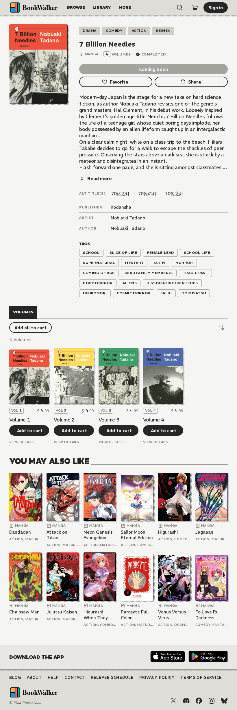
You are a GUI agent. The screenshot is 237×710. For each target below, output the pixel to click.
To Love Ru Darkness (207, 614)
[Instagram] (211, 700)
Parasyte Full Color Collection (135, 614)
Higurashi (168, 532)
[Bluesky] (224, 700)
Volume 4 (153, 420)
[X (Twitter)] (173, 700)
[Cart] (194, 7)
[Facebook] (198, 700)
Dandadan (20, 532)
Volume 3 (109, 420)
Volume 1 (19, 420)
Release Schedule (112, 677)
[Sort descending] (221, 327)
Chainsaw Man (24, 612)
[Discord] (186, 700)
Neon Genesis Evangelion (98, 535)
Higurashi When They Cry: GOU (96, 614)
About (34, 677)
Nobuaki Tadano (128, 218)
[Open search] (179, 7)
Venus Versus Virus (172, 614)
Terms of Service (201, 677)
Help (53, 677)
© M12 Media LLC (25, 702)
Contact (74, 677)
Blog (15, 677)
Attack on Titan (57, 535)
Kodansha (121, 207)
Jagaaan (204, 532)
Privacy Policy (157, 677)
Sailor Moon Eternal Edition (137, 535)
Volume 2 (64, 420)
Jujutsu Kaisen (62, 612)
